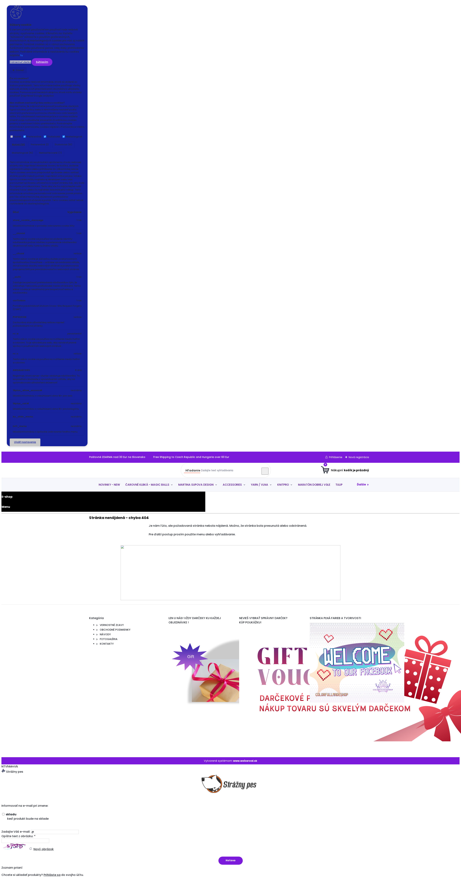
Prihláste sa (52, 875)
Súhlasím (42, 62)
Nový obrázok (43, 849)
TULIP (339, 485)
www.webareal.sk (245, 761)
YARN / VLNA (259, 485)
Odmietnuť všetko (20, 62)
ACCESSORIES (232, 485)
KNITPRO (283, 485)
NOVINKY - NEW (109, 485)
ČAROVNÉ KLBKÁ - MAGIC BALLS (147, 485)
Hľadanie (192, 470)
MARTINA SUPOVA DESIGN (196, 485)
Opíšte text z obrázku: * (18, 836)
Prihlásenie (335, 457)
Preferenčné (34, 136)
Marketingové (74, 136)
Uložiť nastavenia (25, 442)
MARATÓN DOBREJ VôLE (314, 485)
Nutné (17, 136)
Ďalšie (361, 484)
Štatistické (53, 136)
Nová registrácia (359, 457)
